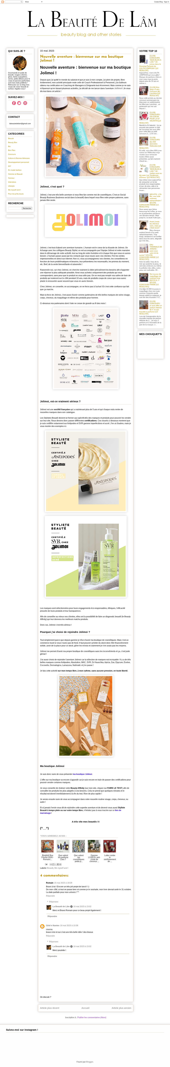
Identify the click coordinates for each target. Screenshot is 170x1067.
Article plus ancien (121, 1008)
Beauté (50, 868)
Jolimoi (118, 88)
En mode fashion (14, 170)
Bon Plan (11, 150)
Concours (12, 154)
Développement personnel (18, 162)
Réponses (53, 902)
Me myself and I (61, 868)
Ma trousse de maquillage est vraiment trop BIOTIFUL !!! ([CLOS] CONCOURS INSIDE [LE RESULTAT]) (150, 280)
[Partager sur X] (55, 864)
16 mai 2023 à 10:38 (69, 925)
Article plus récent (49, 1008)
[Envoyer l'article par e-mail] (46, 864)
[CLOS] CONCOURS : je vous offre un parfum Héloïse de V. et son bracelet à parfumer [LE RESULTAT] (150, 307)
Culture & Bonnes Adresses (19, 158)
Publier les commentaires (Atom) (91, 1017)
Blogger (89, 1062)
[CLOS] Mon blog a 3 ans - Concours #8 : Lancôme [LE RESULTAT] (155, 91)
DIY (9, 166)
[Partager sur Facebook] (58, 864)
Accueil (85, 1008)
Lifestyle (11, 186)
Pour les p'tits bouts (16, 194)
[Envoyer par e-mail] (51, 864)
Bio (9, 146)
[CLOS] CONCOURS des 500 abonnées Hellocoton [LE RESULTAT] (150, 143)
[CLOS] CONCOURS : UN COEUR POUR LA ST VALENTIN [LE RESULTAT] (150, 117)
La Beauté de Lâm (61, 906)
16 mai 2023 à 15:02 (82, 906)
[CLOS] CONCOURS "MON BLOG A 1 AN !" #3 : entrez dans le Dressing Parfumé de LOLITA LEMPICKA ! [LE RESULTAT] (150, 63)
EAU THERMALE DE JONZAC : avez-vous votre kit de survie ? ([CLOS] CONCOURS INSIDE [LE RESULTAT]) (150, 252)
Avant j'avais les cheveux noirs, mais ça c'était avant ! (155, 225)
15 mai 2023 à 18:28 (63, 883)
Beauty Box (12, 142)
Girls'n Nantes (52, 925)
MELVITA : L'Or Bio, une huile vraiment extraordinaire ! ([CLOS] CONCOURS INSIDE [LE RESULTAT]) (150, 200)
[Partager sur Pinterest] (60, 864)
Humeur (11, 178)
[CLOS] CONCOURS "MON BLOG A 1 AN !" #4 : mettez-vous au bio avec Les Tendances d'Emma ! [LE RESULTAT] (150, 171)
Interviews (12, 182)
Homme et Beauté (15, 174)
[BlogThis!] (53, 864)
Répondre (50, 896)
